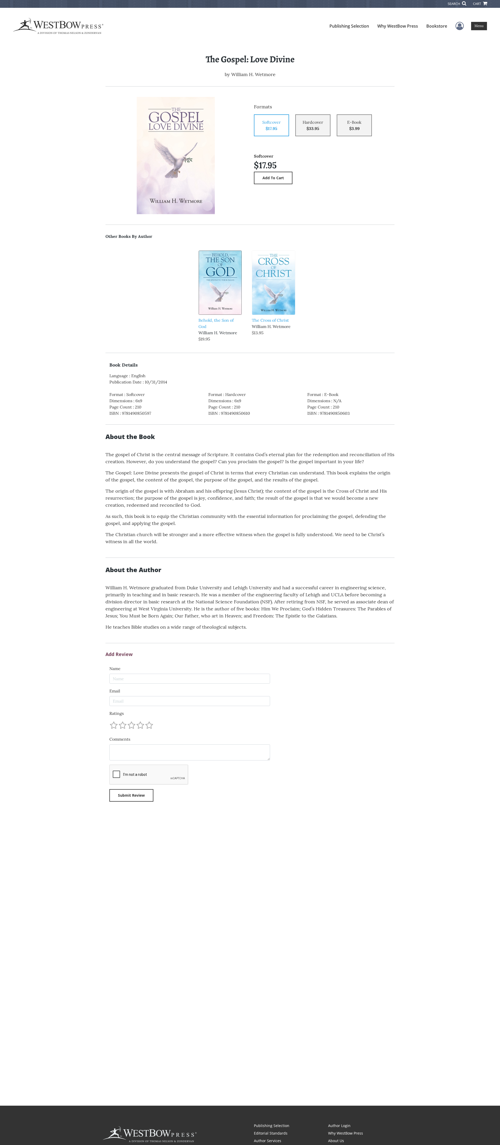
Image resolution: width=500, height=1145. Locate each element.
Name (115, 668)
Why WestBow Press (397, 26)
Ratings (116, 713)
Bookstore (436, 26)
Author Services (267, 1140)
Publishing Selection (349, 26)
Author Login (339, 1125)
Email (114, 691)
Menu (479, 26)
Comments (119, 739)
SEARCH (454, 3)
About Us (336, 1140)
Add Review (119, 654)
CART (477, 3)
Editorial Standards (271, 1133)
